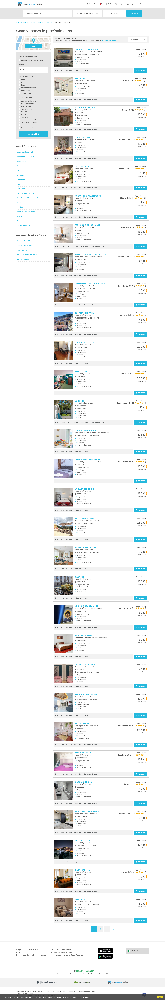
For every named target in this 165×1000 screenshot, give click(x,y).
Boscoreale (21, 161)
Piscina (24, 112)
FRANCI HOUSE (82, 723)
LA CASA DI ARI (82, 166)
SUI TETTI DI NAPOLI (85, 313)
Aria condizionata (28, 101)
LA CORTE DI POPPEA (85, 664)
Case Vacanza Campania (42, 22)
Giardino (24, 114)
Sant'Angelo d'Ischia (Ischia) (28, 198)
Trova (133, 13)
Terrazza (25, 117)
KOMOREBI (80, 899)
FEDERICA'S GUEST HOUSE (87, 225)
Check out (94, 13)
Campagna (26, 93)
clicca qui (52, 997)
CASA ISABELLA (82, 870)
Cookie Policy (28, 993)
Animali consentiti (28, 120)
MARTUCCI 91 (81, 371)
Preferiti (92, 4)
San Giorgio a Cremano (26, 212)
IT (102, 4)
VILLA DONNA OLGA (84, 518)
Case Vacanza (22, 22)
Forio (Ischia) (22, 189)
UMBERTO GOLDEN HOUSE (87, 459)
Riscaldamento (27, 104)
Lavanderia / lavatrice (30, 128)
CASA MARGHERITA (84, 342)
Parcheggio (26, 106)
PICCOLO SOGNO (83, 635)
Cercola (20, 170)
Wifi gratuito (26, 109)
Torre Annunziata (23, 225)
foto (62, 70)
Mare (23, 79)
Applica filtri (33, 134)
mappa (33, 46)
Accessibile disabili (29, 122)
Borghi (23, 85)
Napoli (19, 202)
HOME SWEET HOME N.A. (87, 49)
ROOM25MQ (81, 78)
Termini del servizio (75, 991)
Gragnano (21, 180)
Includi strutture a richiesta (32, 60)
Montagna (25, 90)
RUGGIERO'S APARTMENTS (88, 196)
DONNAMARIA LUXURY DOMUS (90, 283)
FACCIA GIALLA (82, 840)
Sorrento (20, 221)
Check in (82, 13)
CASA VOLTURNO (83, 782)
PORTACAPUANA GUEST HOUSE (90, 254)
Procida (20, 207)
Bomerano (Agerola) (25, 152)
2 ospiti (115, 13)
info (56, 70)
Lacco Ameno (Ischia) (25, 193)
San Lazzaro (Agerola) (25, 157)
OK (160, 997)
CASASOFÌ (80, 577)
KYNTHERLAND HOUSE (85, 547)
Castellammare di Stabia (27, 166)
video (63, 246)
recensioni (78, 100)
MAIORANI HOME (83, 752)
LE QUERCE (80, 401)
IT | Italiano (136, 951)
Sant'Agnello (22, 216)
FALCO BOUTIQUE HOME (87, 811)
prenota (141, 70)
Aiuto (110, 4)
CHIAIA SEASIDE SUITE (85, 430)
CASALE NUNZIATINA (85, 107)
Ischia (19, 184)
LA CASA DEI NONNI (84, 489)
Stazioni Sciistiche (28, 88)
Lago (23, 82)
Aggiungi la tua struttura (136, 4)
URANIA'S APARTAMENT (86, 606)
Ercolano (20, 175)
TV (22, 125)
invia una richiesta (81, 70)
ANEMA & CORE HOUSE (86, 694)
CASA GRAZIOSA (83, 137)
